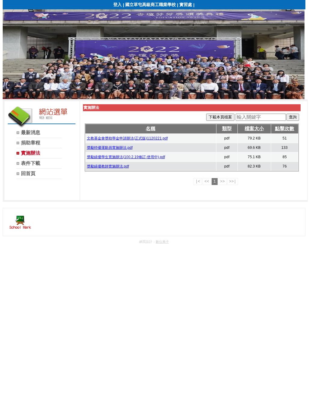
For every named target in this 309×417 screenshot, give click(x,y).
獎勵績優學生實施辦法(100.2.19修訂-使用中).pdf (126, 157)
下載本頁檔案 (220, 117)
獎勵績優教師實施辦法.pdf (108, 166)
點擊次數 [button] (284, 128)
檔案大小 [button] (254, 128)
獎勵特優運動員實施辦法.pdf (110, 148)
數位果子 (162, 241)
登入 (117, 4)
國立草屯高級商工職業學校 (150, 4)
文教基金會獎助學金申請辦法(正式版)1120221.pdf (127, 138)
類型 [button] (227, 128)
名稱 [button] (150, 128)
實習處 (185, 4)
